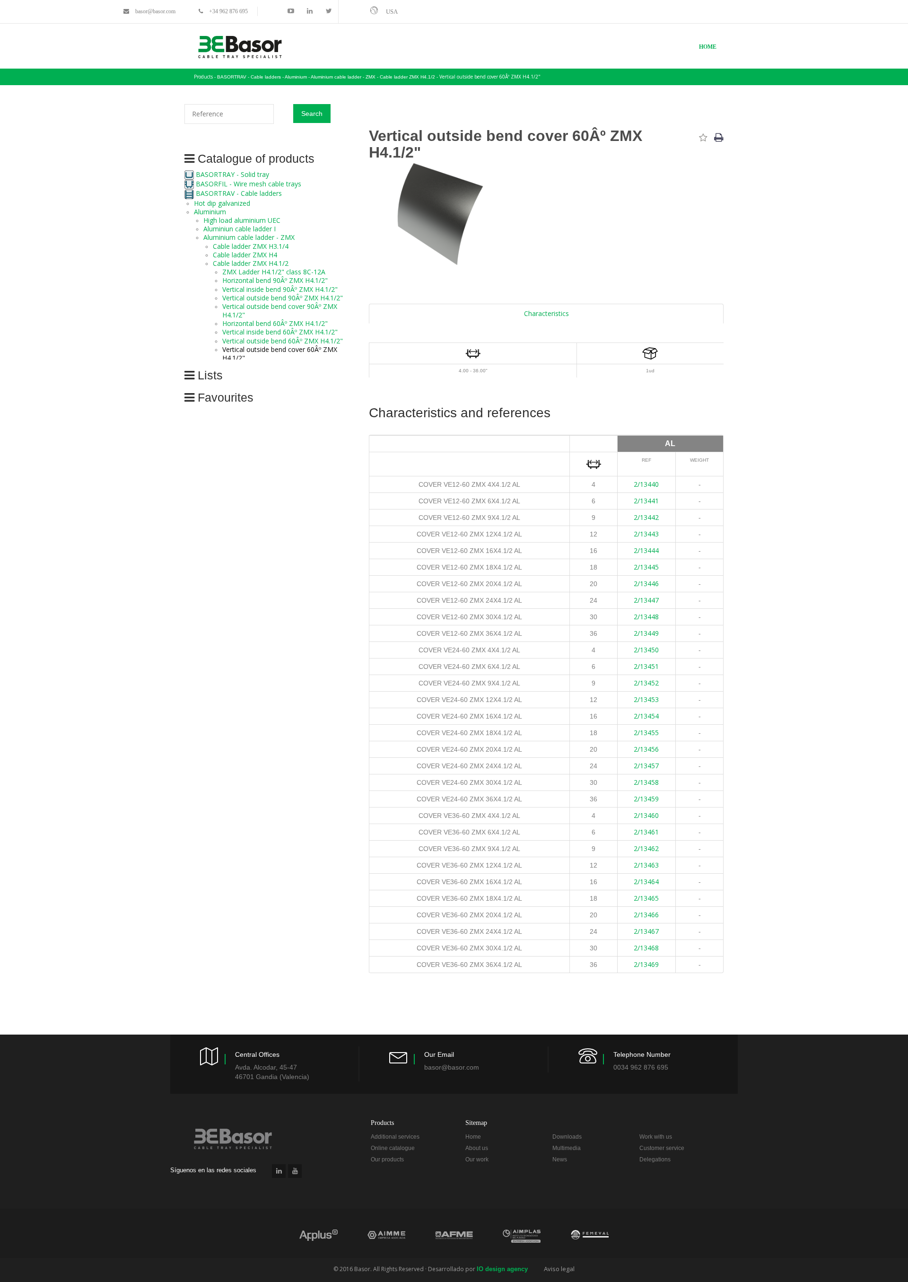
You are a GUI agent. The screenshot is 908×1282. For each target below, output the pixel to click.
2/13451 (646, 666)
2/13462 (646, 848)
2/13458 (646, 782)
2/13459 (646, 798)
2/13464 (646, 881)
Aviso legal (559, 1268)
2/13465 (646, 898)
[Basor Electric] (240, 47)
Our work (477, 1159)
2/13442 (646, 517)
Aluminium (210, 211)
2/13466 (646, 914)
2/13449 (646, 633)
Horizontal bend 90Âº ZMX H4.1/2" (275, 280)
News (559, 1159)
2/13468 (646, 947)
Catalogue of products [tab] (254, 158)
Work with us (655, 1136)
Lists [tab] (208, 375)
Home (707, 47)
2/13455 (646, 732)
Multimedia (566, 1148)
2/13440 (646, 484)
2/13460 (646, 815)
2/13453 (646, 699)
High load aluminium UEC (241, 220)
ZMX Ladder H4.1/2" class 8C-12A (273, 271)
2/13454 (646, 715)
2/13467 (646, 931)
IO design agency (502, 1269)
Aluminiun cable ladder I (239, 228)
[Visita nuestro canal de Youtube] (295, 1171)
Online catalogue (393, 1148)
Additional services (395, 1136)
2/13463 (646, 865)
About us (476, 1148)
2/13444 (646, 550)
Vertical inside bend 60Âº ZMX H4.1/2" (280, 331)
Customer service (661, 1148)
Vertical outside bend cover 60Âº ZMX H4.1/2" (490, 76)
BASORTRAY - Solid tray (232, 174)
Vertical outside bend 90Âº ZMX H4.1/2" (282, 297)
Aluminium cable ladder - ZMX (249, 237)
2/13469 (646, 964)
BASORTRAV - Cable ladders (239, 193)
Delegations (655, 1159)
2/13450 (646, 649)
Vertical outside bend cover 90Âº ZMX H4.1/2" (279, 310)
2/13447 (646, 600)
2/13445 (646, 566)
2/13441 (646, 500)
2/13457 (646, 765)
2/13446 (646, 583)
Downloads (567, 1136)
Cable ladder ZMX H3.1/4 (250, 246)
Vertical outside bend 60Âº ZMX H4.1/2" (282, 340)
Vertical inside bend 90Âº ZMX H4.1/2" (280, 289)
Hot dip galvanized (222, 203)
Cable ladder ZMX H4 (245, 254)
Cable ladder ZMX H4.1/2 (250, 263)
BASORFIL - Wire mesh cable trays (248, 183)
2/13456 (646, 749)
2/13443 (646, 533)
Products (203, 76)
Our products (387, 1159)
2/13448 (646, 616)
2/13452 (646, 682)
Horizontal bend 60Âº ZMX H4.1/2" (275, 323)
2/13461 (646, 831)
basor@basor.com (155, 11)
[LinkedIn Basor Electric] (279, 1171)
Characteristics (546, 313)
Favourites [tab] (223, 397)
